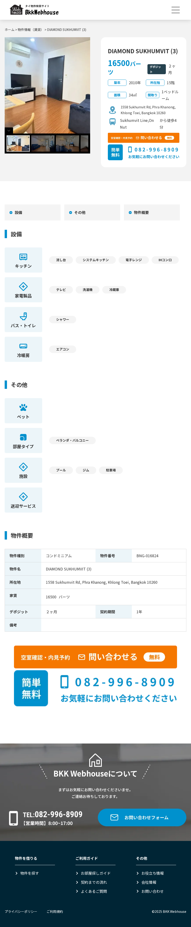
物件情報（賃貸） (31, 29)
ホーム (9, 29)
